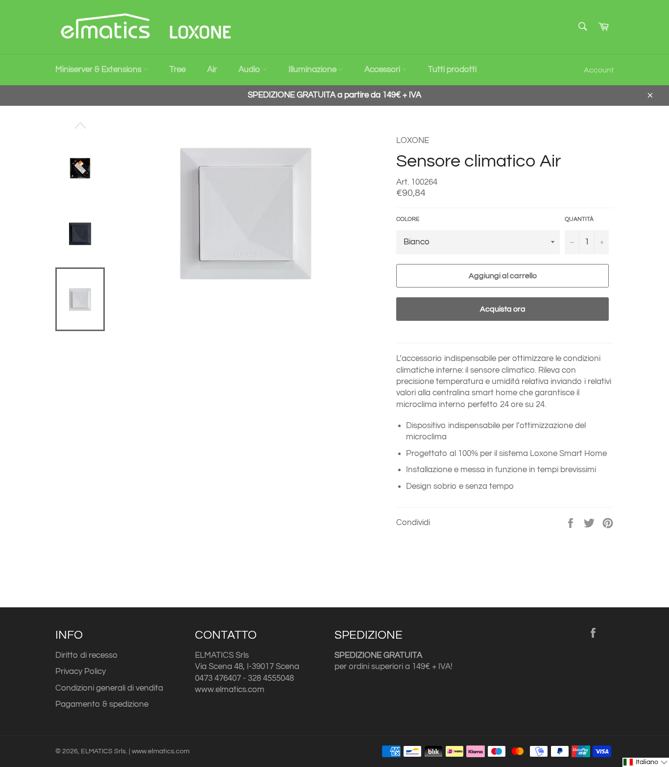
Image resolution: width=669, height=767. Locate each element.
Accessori (383, 69)
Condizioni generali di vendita (109, 688)
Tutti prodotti (452, 69)
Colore (407, 219)
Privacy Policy (80, 671)
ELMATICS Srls (103, 751)
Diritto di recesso (86, 655)
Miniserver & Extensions (99, 69)
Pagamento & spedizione (101, 704)
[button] (645, 762)
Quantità (579, 219)
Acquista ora (503, 309)
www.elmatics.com (229, 689)
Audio (251, 69)
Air (212, 69)
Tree (177, 69)
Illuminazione (313, 69)
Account (599, 70)
